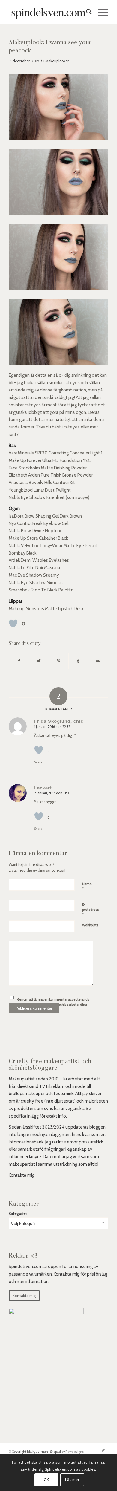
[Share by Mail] (98, 661)
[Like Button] (13, 623)
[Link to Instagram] (103, 1450)
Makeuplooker (57, 61)
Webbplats (90, 925)
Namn (87, 886)
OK (46, 1479)
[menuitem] (86, 12)
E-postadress (90, 909)
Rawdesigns (74, 1451)
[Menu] (100, 12)
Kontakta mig (21, 1175)
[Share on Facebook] (19, 661)
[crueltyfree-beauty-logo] (48, 12)
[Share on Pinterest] (58, 661)
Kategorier (18, 1213)
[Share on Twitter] (39, 661)
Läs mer (72, 1479)
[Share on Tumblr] (78, 661)
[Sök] (86, 12)
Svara (38, 762)
